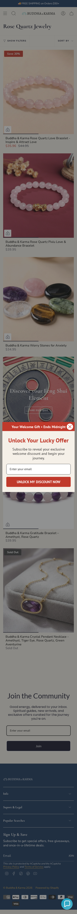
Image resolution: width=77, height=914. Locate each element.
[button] (67, 904)
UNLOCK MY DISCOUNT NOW (38, 482)
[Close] (70, 426)
